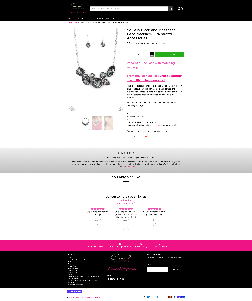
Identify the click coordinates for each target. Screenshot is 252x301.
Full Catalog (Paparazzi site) (77, 260)
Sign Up (176, 269)
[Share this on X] (129, 136)
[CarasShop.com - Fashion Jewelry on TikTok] (117, 280)
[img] (126, 200)
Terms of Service (73, 272)
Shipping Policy (73, 268)
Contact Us (71, 274)
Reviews (70, 262)
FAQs (108, 18)
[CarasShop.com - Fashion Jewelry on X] (120, 280)
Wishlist (116, 18)
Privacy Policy (72, 270)
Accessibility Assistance (75, 284)
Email (150, 265)
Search (70, 258)
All (76, 22)
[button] (124, 229)
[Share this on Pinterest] (140, 136)
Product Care (72, 264)
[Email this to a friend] (146, 136)
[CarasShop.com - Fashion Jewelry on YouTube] (123, 280)
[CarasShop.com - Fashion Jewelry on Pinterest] (114, 280)
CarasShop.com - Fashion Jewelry (86, 297)
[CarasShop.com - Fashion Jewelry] (77, 8)
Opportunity (83, 18)
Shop (70, 18)
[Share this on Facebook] (135, 136)
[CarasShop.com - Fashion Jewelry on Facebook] (108, 280)
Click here (157, 125)
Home (70, 22)
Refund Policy (72, 266)
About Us (97, 18)
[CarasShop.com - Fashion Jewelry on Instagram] (111, 280)
